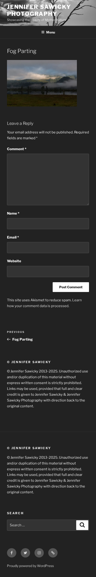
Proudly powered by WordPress (30, 566)
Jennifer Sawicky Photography (39, 10)
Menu (50, 32)
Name (13, 213)
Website (14, 261)
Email (13, 237)
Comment (16, 149)
